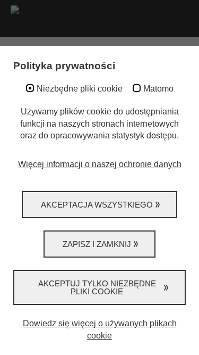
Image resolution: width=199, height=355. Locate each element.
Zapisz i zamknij (97, 244)
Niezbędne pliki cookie (80, 88)
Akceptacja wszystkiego (97, 204)
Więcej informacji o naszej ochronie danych (99, 164)
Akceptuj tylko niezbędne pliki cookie (97, 287)
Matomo (158, 88)
